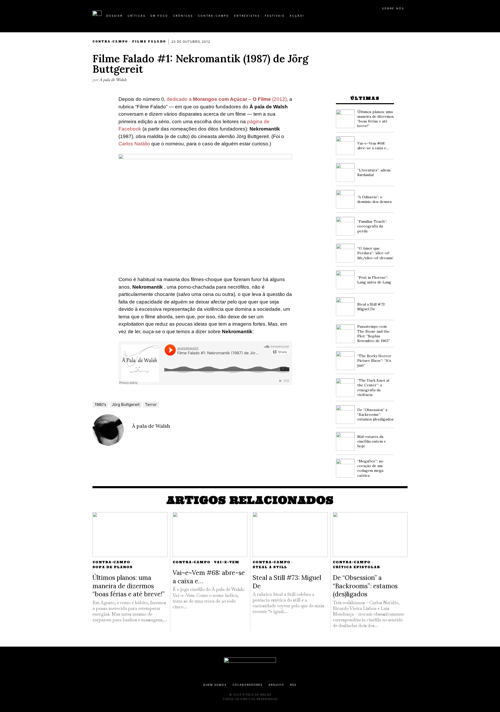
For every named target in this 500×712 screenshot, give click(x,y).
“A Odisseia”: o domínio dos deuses (374, 199)
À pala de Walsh (113, 79)
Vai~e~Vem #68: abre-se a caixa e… (373, 145)
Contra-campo (110, 41)
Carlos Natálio (134, 143)
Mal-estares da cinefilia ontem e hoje (371, 441)
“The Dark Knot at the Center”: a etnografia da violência (373, 387)
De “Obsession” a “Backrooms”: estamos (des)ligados (375, 414)
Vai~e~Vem (226, 562)
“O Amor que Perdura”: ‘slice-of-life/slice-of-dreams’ (375, 253)
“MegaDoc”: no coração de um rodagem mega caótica (370, 468)
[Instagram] (373, 17)
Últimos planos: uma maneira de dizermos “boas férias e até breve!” (375, 118)
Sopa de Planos (112, 567)
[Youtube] (390, 17)
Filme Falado (149, 41)
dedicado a (180, 99)
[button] (405, 18)
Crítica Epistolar (356, 567)
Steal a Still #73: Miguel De (371, 306)
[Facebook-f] (357, 17)
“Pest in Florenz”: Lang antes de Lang (374, 279)
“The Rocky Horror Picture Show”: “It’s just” (374, 361)
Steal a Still (270, 567)
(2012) (279, 99)
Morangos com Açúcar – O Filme (232, 99)
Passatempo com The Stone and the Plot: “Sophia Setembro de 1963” (373, 333)
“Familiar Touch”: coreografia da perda (372, 226)
